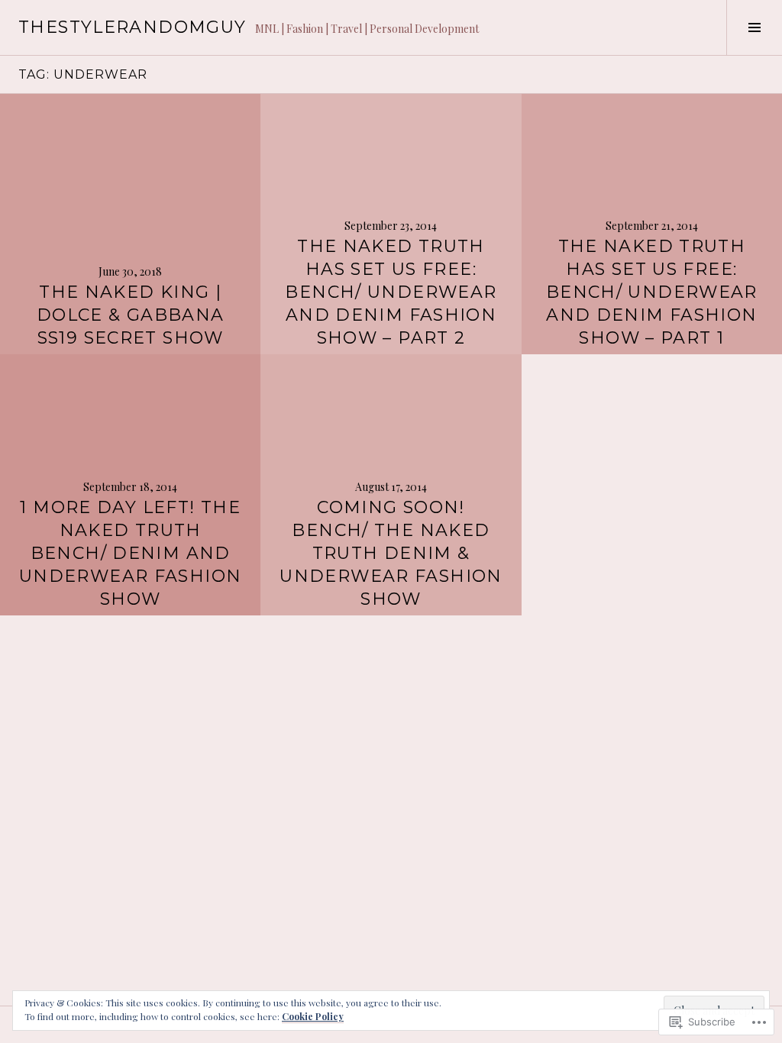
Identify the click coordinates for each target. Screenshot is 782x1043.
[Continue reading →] (130, 224)
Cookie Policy (313, 1016)
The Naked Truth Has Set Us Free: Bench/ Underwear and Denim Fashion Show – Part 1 (652, 292)
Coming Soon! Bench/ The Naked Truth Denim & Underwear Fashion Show (391, 553)
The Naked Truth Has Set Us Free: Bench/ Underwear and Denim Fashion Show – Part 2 (390, 292)
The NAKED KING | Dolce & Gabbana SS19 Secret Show (131, 315)
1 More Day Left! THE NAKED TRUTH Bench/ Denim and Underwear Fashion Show (130, 553)
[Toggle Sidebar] (754, 27)
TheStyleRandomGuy (132, 27)
